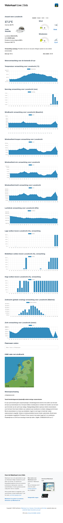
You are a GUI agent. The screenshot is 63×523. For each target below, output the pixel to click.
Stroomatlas (37, 508)
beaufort (34, 18)
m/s (47, 18)
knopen (38, 18)
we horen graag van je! (15, 495)
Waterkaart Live (25, 508)
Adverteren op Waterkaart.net (12, 500)
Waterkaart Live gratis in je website (14, 498)
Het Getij (44, 508)
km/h (43, 18)
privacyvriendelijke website (34, 513)
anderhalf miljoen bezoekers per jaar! (31, 510)
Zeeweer (31, 508)
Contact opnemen (32, 488)
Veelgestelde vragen (33, 497)
